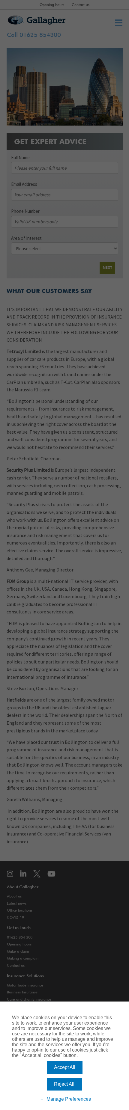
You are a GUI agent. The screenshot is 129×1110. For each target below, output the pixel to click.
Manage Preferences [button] (68, 1099)
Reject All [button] (64, 1084)
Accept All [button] (64, 1067)
